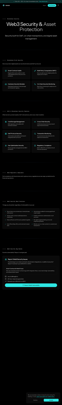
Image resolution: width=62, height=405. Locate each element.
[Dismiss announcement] (60, 1)
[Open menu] (58, 5)
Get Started (52, 5)
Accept (51, 400)
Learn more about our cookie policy (45, 396)
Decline (35, 400)
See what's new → (44, 1)
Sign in (44, 5)
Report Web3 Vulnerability (31, 285)
